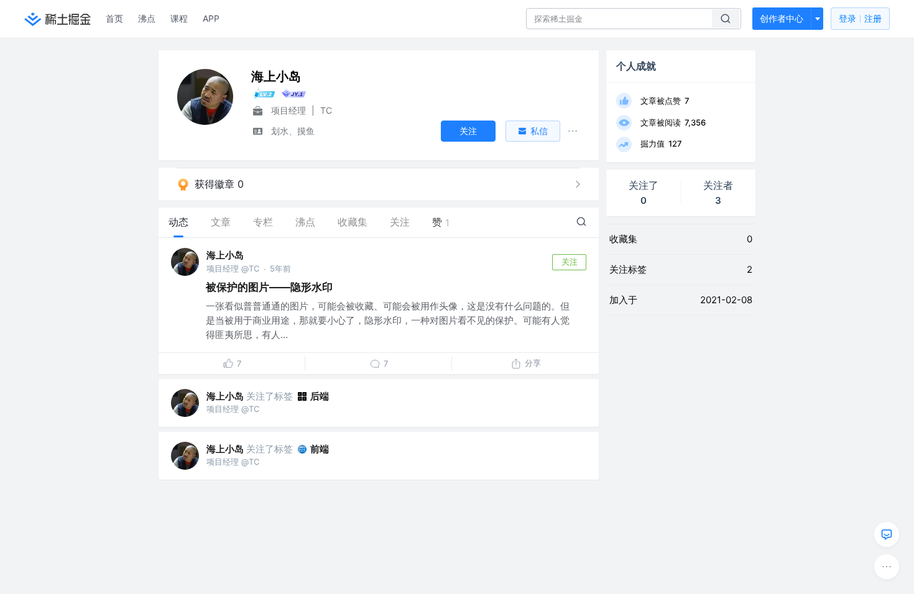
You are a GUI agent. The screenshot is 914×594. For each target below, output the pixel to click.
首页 (114, 18)
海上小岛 (225, 255)
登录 (860, 18)
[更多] (886, 566)
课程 (179, 18)
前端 (319, 449)
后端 (319, 396)
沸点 (146, 18)
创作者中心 (781, 18)
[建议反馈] (886, 534)
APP (211, 18)
